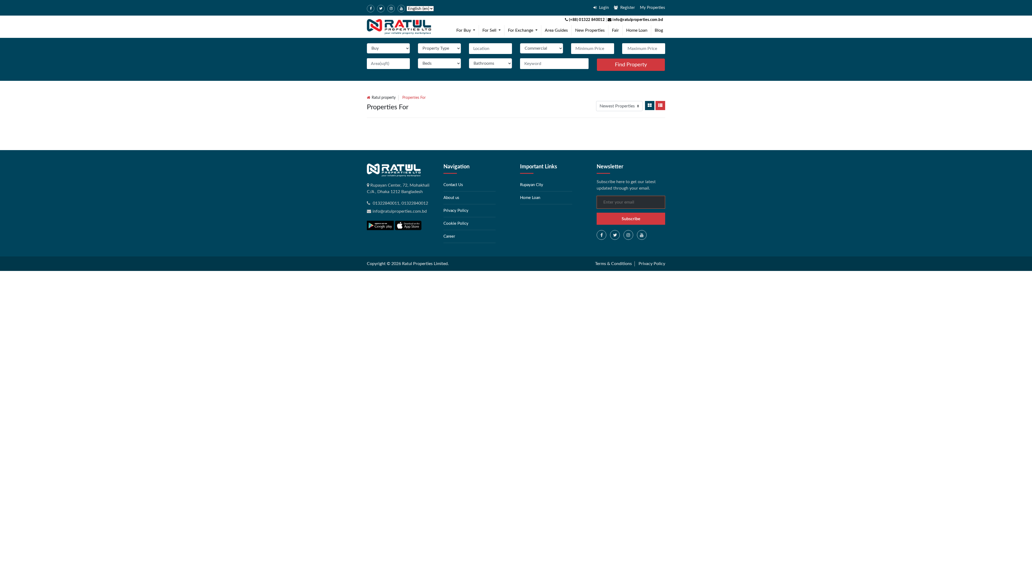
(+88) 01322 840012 (586, 20)
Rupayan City (531, 185)
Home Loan (636, 30)
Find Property (631, 64)
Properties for (414, 98)
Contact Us (453, 185)
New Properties (590, 30)
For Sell (492, 30)
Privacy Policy (455, 211)
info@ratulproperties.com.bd (637, 20)
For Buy (466, 30)
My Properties (652, 8)
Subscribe (631, 219)
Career (449, 236)
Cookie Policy (455, 224)
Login (603, 8)
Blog (659, 30)
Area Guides (556, 30)
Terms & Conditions (613, 264)
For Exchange (524, 30)
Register (627, 8)
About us (451, 198)
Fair (615, 30)
